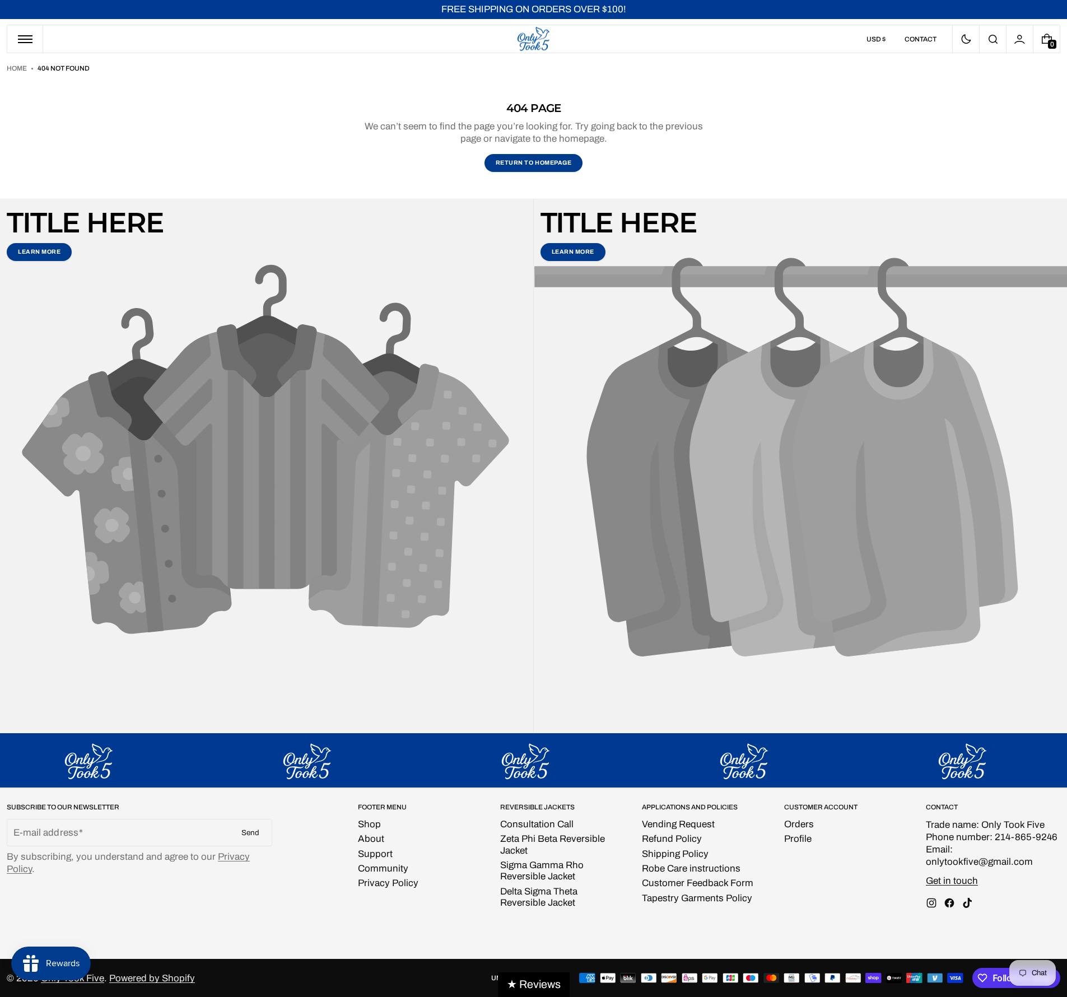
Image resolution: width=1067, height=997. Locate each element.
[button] (993, 39)
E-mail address (45, 832)
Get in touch (952, 880)
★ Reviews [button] (534, 984)
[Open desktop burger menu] (25, 39)
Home (17, 68)
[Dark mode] (966, 39)
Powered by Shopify (152, 978)
